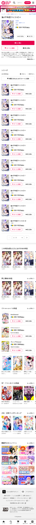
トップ (3, 523)
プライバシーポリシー (24, 498)
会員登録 (27, 2)
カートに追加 (10, 48)
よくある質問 (16, 495)
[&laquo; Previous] (9, 237)
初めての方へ (7, 495)
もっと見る (30, 278)
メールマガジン (30, 491)
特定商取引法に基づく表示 (18, 503)
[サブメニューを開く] (33, 2)
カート (18, 523)
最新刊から (31, 74)
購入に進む (18, 43)
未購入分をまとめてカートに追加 (19, 78)
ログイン (20, 2)
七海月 (17, 20)
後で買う (31, 36)
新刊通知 (21, 36)
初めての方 (25, 523)
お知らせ (5, 498)
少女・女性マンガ (20, 22)
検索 (11, 523)
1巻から (24, 74)
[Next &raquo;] (27, 237)
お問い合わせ (26, 495)
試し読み (27, 48)
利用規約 (12, 498)
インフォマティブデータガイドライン (16, 500)
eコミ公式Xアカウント (10, 492)
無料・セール (32, 523)
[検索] (14, 2)
